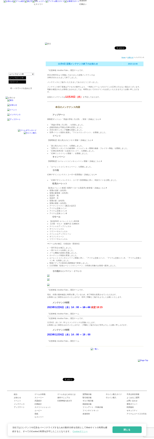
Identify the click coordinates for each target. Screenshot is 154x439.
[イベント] (21, 111)
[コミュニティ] (39, 1)
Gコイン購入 (111, 398)
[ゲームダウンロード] (27, 130)
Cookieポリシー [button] (80, 431)
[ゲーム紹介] (19, 1)
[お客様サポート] (71, 1)
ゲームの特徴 (40, 394)
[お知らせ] (8, 1)
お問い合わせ (132, 401)
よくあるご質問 (133, 398)
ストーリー (39, 398)
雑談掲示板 (87, 404)
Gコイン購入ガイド (114, 394)
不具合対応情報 (133, 394)
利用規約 (130, 407)
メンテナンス (19, 404)
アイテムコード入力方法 (136, 414)
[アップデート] (21, 120)
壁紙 (36, 414)
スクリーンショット (43, 407)
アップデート (19, 407)
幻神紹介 (38, 404)
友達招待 (86, 414)
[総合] (21, 101)
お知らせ (130, 57)
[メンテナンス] (21, 115)
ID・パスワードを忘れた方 (21, 88)
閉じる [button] (127, 429)
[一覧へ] (95, 349)
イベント (17, 401)
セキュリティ (132, 410)
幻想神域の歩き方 (64, 401)
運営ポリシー (132, 404)
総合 (15, 394)
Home (124, 57)
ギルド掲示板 (88, 401)
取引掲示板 (87, 398)
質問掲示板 (87, 394)
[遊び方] (28, 1)
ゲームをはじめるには (66, 394)
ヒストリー (39, 417)
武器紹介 (38, 401)
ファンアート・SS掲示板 (93, 407)
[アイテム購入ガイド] (55, 1)
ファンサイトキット (91, 410)
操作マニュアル (63, 398)
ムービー (38, 410)
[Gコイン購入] (30, 133)
